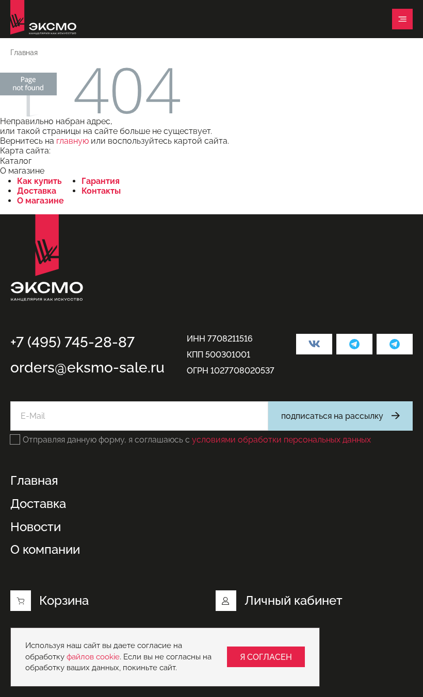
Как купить (39, 181)
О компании (45, 549)
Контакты (101, 191)
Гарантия (101, 181)
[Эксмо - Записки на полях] (395, 344)
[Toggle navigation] (402, 19)
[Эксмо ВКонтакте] (314, 344)
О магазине (40, 201)
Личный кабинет (294, 600)
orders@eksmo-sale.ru (87, 367)
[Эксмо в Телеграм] (354, 344)
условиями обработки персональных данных (281, 440)
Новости (35, 527)
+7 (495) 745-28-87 (72, 342)
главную (72, 141)
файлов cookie (93, 656)
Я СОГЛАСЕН (266, 657)
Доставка (36, 191)
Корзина (64, 600)
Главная (34, 480)
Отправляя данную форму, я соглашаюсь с (197, 440)
